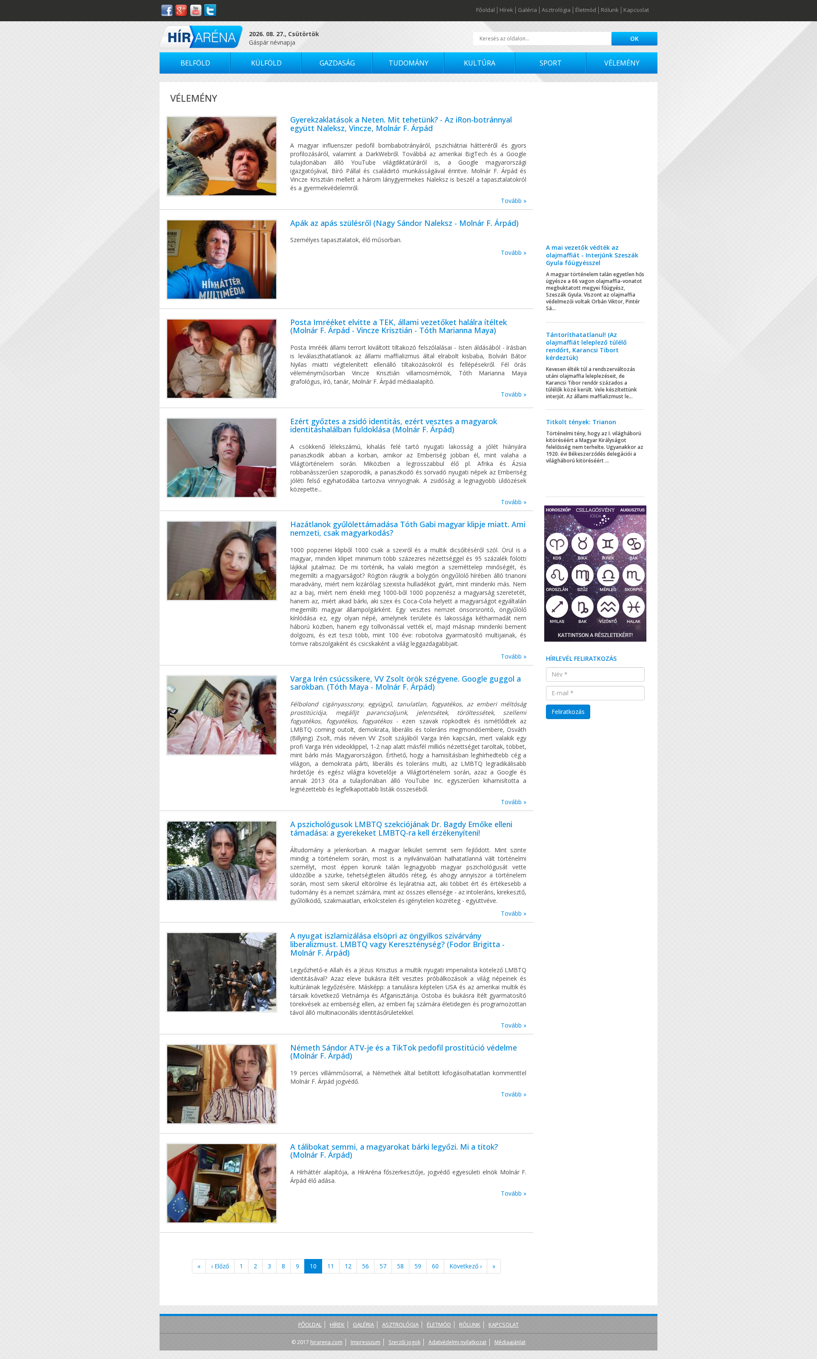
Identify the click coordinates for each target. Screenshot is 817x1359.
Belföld (195, 63)
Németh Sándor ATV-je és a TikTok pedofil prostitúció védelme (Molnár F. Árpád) (403, 1051)
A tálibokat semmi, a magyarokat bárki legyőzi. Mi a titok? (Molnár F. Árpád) (394, 1151)
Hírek (506, 10)
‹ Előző (220, 1266)
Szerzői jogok (404, 1342)
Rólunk (610, 10)
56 (365, 1266)
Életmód (585, 10)
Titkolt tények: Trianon (581, 422)
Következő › (465, 1266)
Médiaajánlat (510, 1342)
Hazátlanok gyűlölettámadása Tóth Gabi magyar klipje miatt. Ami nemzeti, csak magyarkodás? (408, 528)
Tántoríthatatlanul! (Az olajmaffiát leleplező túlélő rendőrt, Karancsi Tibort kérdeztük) (586, 346)
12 (348, 1266)
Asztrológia (556, 10)
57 (383, 1266)
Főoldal (485, 10)
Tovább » (513, 201)
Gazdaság (337, 63)
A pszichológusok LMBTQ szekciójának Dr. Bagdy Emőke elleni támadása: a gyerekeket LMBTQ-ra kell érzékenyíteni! (401, 828)
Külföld (266, 63)
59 (417, 1266)
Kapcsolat (636, 10)
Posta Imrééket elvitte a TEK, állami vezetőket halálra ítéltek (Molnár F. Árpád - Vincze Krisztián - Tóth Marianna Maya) (398, 326)
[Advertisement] (595, 169)
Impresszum (365, 1342)
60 (435, 1266)
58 (400, 1266)
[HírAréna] (201, 37)
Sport (551, 63)
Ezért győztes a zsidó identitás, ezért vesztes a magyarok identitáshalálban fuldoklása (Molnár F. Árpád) (393, 425)
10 (313, 1266)
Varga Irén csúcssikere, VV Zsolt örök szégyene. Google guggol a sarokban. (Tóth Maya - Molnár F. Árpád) (405, 683)
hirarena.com (326, 1342)
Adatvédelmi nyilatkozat (457, 1342)
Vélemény (622, 63)
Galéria (527, 10)
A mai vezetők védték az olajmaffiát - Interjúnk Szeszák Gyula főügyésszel (592, 255)
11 (330, 1266)
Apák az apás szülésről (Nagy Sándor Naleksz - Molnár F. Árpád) (404, 223)
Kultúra (479, 63)
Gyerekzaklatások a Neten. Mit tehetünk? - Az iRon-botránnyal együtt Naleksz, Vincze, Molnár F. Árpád (401, 123)
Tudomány (408, 63)
